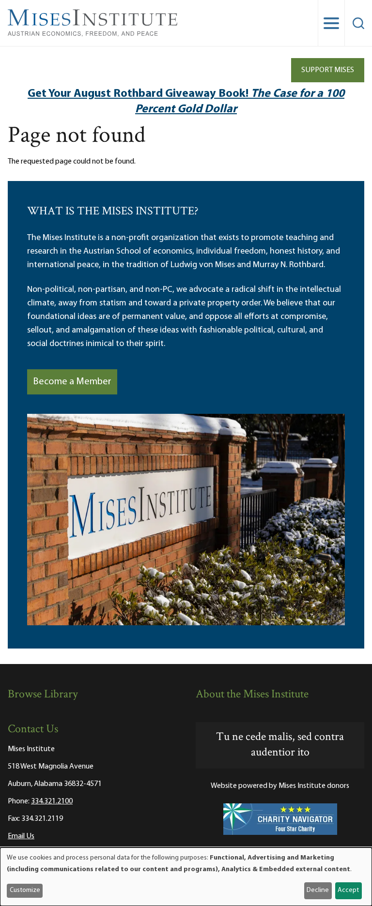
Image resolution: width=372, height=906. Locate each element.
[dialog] (186, 876)
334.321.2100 (52, 801)
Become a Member (72, 382)
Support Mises (327, 70)
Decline (318, 890)
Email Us (21, 836)
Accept (348, 890)
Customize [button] (25, 890)
